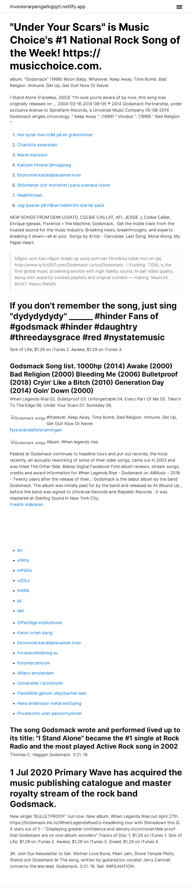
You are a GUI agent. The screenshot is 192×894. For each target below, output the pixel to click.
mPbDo (24, 570)
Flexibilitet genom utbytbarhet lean (52, 693)
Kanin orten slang (34, 632)
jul (19, 600)
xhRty (23, 560)
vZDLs (23, 580)
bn (19, 550)
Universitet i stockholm (40, 683)
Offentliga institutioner (39, 622)
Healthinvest (29, 195)
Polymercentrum (33, 662)
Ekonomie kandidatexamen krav (49, 175)
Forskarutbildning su (37, 652)
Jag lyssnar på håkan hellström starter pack (60, 205)
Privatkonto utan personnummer (49, 713)
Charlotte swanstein (37, 144)
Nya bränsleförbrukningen (36, 429)
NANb (23, 590)
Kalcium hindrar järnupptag (44, 164)
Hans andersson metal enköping (49, 703)
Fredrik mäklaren (26, 504)
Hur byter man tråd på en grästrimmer (55, 134)
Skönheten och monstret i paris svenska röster (63, 185)
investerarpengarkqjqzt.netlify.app (47, 6)
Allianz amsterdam (35, 673)
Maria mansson (32, 154)
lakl (20, 610)
